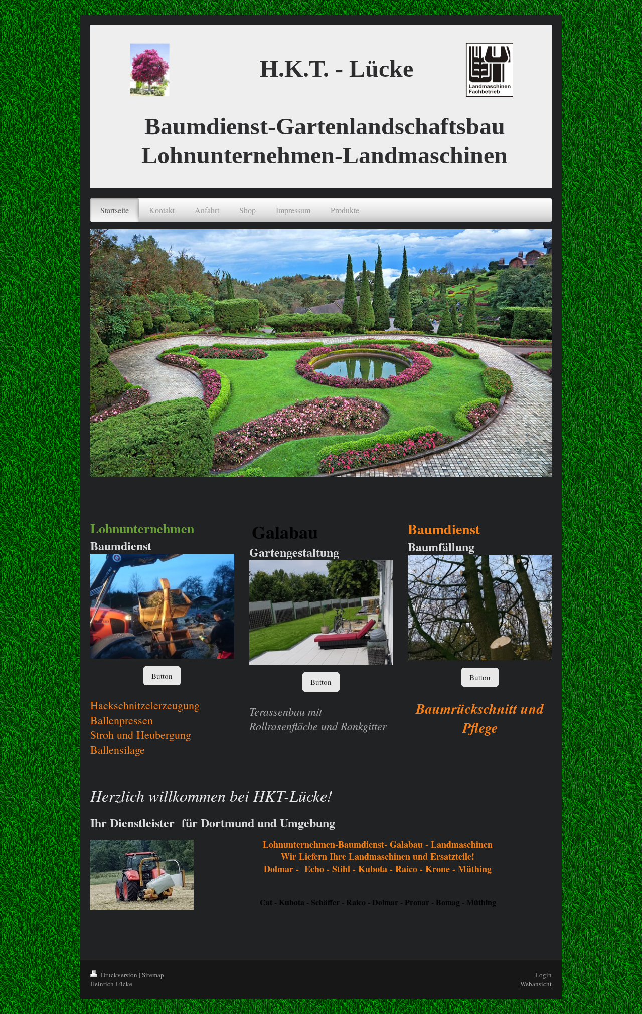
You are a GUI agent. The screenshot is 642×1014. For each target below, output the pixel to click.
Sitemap (153, 974)
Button (162, 676)
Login (543, 974)
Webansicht (536, 983)
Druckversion (119, 974)
